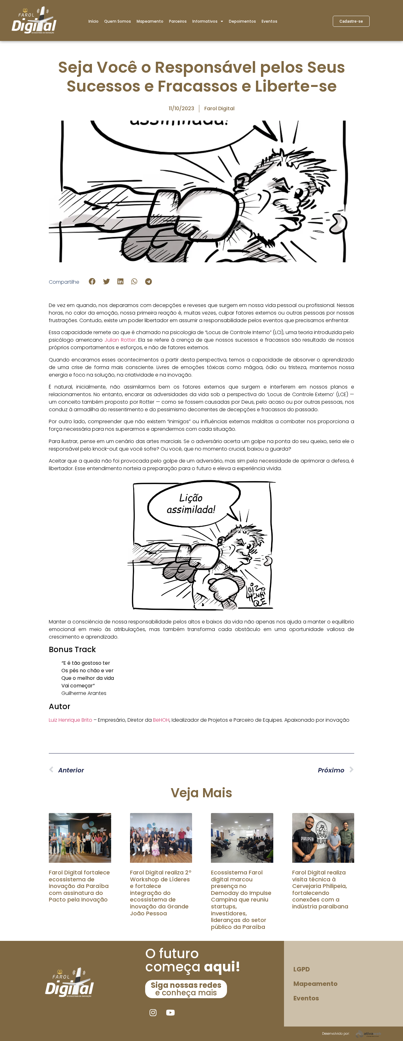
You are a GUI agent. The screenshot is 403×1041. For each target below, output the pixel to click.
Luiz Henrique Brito (70, 720)
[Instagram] (153, 1012)
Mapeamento (150, 21)
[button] (92, 281)
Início (93, 21)
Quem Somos (117, 21)
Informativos (205, 21)
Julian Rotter (120, 340)
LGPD (301, 969)
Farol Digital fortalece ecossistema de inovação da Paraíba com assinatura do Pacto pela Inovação (79, 885)
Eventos (269, 21)
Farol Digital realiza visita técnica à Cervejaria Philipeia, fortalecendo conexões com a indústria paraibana (320, 889)
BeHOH (161, 720)
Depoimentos (242, 21)
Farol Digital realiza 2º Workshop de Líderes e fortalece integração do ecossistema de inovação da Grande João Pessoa (160, 892)
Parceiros (178, 21)
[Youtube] (170, 1012)
